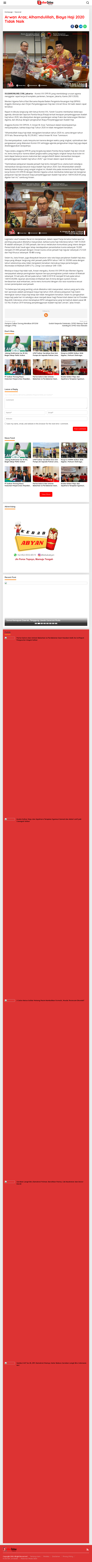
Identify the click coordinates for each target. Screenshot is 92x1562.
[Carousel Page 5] (47, 623)
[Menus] (5, 3)
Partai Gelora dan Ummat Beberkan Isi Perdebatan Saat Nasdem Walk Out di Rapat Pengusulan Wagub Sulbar (45, 378)
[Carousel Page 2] (39, 623)
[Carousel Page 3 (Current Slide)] (41, 623)
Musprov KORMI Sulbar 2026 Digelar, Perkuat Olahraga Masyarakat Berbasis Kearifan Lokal (73, 354)
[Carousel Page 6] (50, 623)
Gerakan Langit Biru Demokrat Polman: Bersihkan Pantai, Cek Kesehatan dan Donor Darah (50, 1183)
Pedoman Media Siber (29, 1558)
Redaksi (46, 1556)
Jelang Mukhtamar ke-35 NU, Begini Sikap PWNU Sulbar (16, 354)
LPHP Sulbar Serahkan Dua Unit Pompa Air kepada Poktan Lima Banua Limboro (45, 354)
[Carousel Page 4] (44, 623)
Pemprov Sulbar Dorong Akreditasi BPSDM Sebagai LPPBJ (21, 323)
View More (46, 494)
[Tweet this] (76, 26)
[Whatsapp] (85, 26)
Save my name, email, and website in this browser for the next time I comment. (37, 424)
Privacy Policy (68, 1556)
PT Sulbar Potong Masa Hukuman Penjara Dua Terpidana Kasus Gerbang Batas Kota (18, 378)
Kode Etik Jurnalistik (10, 1558)
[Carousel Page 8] (56, 623)
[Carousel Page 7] (53, 623)
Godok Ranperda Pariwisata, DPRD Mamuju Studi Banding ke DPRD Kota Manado (68, 323)
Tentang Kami (35, 1556)
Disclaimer (56, 1556)
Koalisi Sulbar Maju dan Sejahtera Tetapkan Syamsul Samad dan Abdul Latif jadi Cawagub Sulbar (72, 378)
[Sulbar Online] (46, 2)
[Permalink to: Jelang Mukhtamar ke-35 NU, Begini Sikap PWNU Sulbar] (18, 343)
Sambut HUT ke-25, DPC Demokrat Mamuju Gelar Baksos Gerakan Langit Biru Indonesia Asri (51, 1364)
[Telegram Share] (81, 26)
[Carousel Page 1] (36, 623)
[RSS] (46, 315)
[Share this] (72, 26)
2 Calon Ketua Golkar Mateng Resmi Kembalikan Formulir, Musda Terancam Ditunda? (50, 1000)
